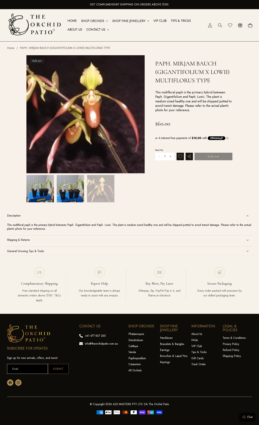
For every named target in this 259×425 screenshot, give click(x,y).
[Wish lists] (230, 25)
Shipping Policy (232, 356)
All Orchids (135, 370)
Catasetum (134, 364)
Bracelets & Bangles (172, 344)
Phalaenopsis (136, 334)
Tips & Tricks (199, 352)
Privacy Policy (231, 344)
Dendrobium (135, 340)
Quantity (159, 149)
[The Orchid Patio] (35, 25)
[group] (40, 188)
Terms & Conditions (234, 338)
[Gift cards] (240, 25)
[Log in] (210, 25)
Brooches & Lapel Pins (173, 356)
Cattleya (133, 346)
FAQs (194, 340)
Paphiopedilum (137, 358)
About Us (196, 334)
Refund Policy (231, 350)
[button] (220, 25)
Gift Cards (197, 358)
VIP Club (196, 346)
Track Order (198, 364)
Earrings (164, 350)
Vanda (132, 352)
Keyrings (165, 362)
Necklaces (166, 338)
